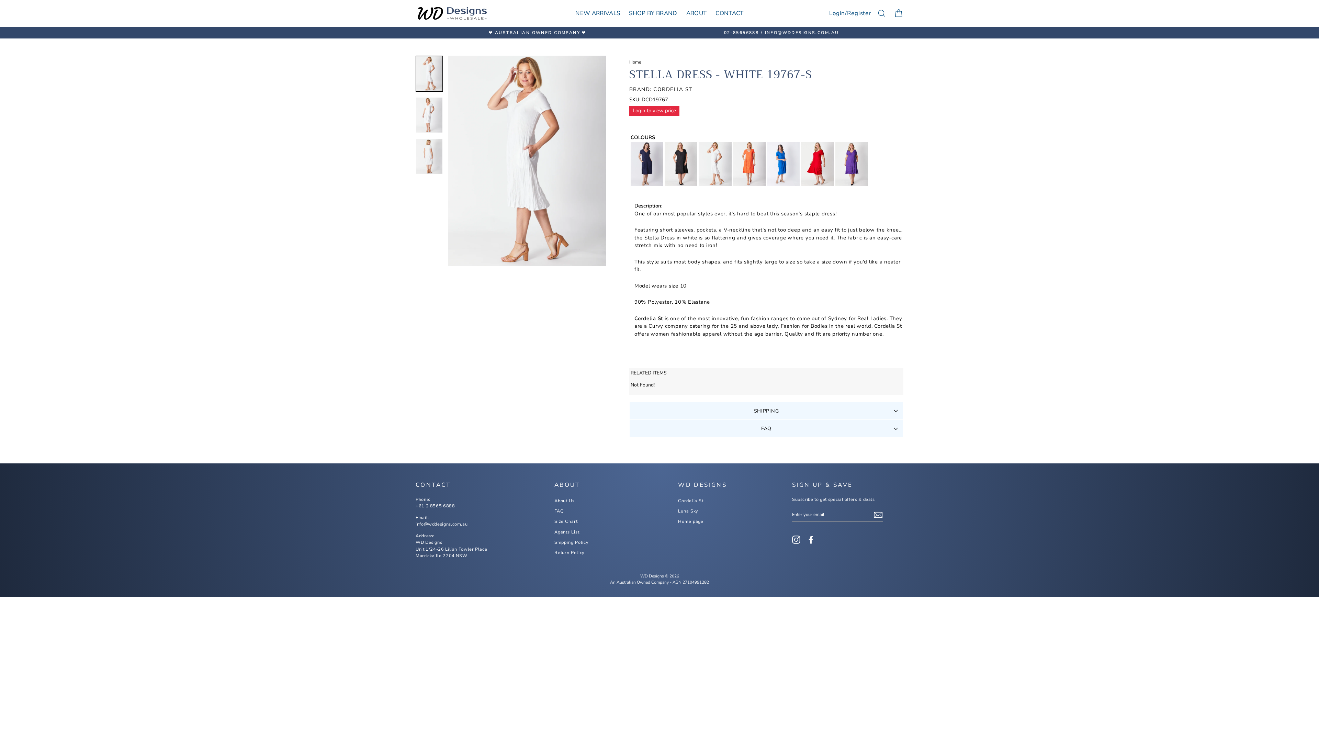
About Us (564, 501)
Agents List (566, 532)
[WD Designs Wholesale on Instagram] (796, 540)
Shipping (766, 411)
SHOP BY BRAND (653, 13)
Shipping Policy (571, 542)
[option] (538, 33)
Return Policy (569, 553)
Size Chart (566, 521)
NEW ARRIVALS (597, 13)
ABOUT (696, 13)
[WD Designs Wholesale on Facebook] (811, 540)
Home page (690, 521)
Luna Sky (688, 511)
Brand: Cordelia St (660, 89)
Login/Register (850, 13)
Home (635, 62)
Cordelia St (690, 501)
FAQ (766, 428)
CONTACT (729, 13)
